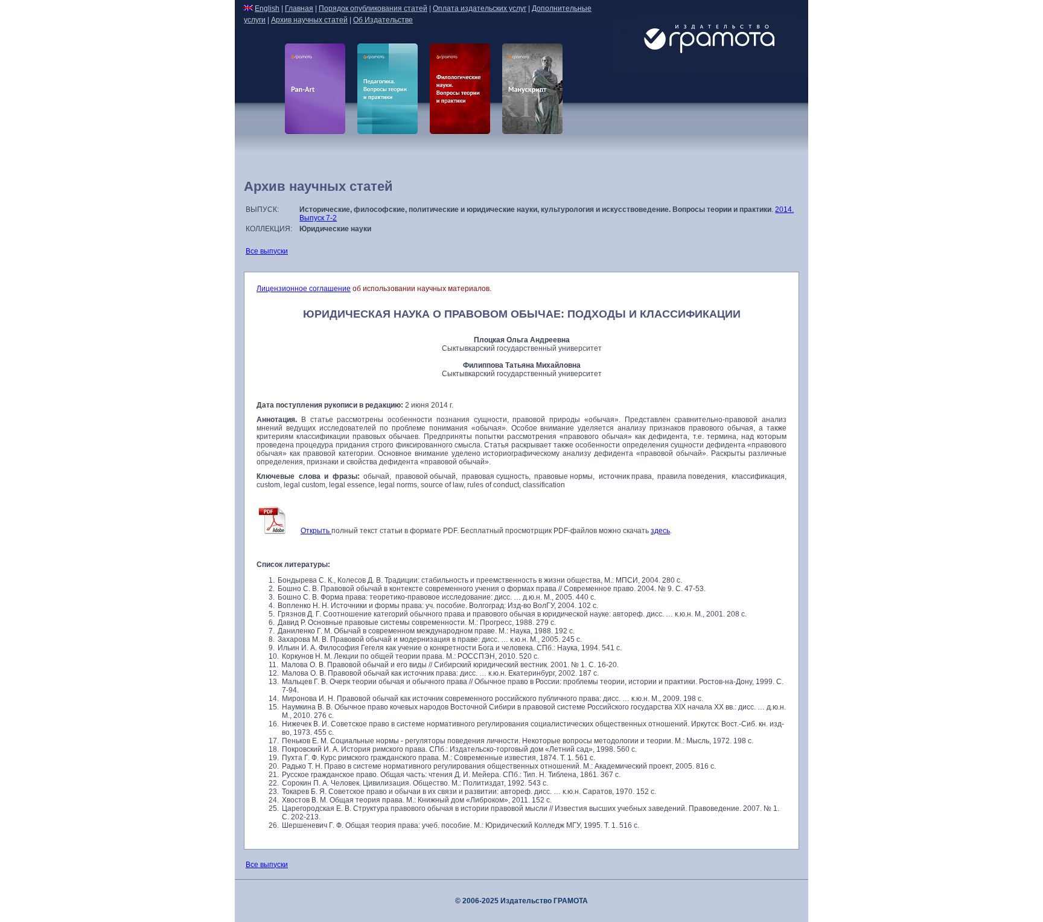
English (267, 8)
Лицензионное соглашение (304, 288)
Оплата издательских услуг (479, 8)
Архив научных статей (309, 20)
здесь (660, 531)
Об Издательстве (383, 20)
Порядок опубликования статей (373, 8)
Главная (299, 8)
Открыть (316, 531)
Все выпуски (267, 251)
